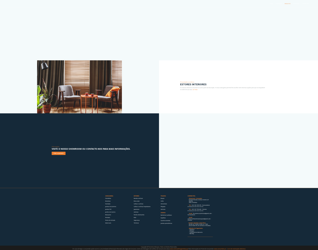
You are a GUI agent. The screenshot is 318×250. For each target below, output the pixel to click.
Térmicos (136, 223)
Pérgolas (163, 206)
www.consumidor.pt (220, 249)
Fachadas (107, 204)
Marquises (108, 214)
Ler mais (195, 89)
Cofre (162, 201)
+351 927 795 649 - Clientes (199, 209)
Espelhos (163, 218)
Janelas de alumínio (110, 206)
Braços (162, 198)
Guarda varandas (165, 220)
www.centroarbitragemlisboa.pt (179, 249)
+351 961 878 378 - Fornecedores (201, 205)
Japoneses (136, 209)
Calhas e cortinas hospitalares (142, 206)
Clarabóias (108, 198)
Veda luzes (108, 223)
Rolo (135, 217)
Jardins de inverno (110, 212)
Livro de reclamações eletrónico (236, 249)
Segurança (137, 220)
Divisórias (108, 201)
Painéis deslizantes (139, 214)
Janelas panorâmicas (166, 223)
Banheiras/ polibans (166, 215)
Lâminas (136, 212)
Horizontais (164, 204)
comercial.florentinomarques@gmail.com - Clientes (199, 219)
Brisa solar (137, 201)
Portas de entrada (110, 220)
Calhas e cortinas (138, 204)
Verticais (163, 209)
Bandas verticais (138, 198)
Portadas (107, 217)
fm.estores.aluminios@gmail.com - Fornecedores (200, 214)
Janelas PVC (108, 209)
